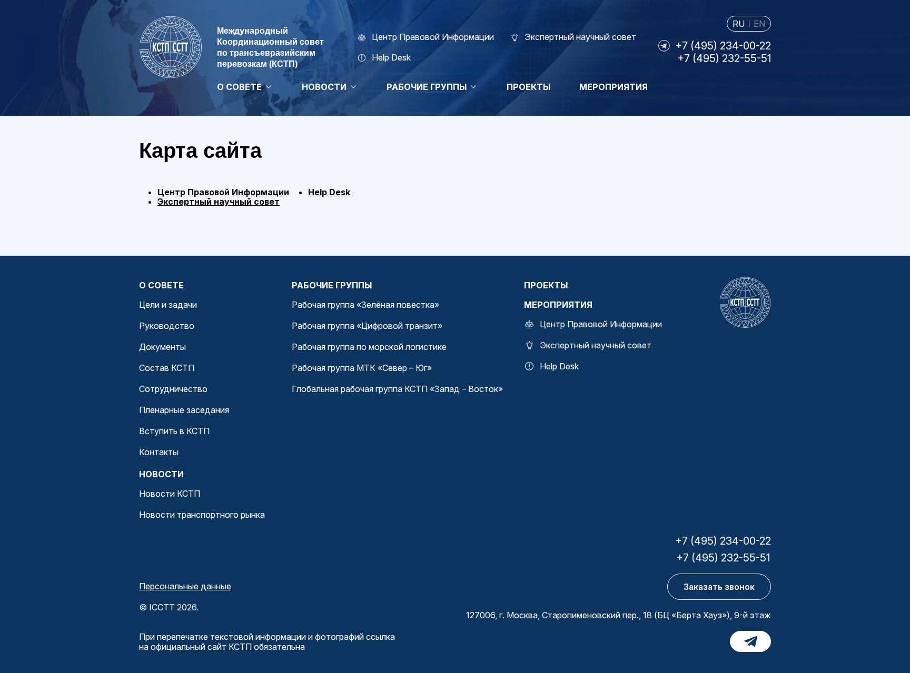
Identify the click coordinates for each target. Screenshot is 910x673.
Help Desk (329, 192)
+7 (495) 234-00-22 (723, 45)
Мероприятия (613, 87)
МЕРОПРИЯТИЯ (558, 304)
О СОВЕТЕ (161, 285)
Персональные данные (185, 586)
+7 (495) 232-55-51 (724, 58)
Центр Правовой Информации (223, 192)
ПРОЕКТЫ (546, 285)
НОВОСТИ (161, 474)
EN (759, 24)
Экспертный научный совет (218, 201)
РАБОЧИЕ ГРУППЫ (332, 285)
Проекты (528, 87)
